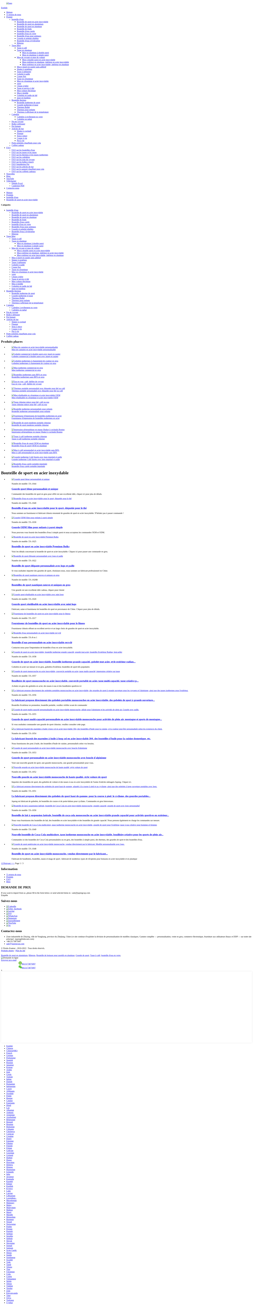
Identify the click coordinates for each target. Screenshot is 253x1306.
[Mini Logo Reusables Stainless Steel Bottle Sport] (38, 594)
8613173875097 (29, 964)
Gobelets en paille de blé (27, 95)
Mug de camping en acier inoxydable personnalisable (34, 349)
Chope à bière (22, 86)
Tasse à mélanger (24, 72)
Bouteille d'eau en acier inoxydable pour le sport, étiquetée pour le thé (49, 508)
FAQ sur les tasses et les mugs (24, 152)
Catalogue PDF (18, 186)
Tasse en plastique (24, 50)
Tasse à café (22, 48)
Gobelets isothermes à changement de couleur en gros (34, 363)
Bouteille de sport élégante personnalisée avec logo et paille (43, 565)
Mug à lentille (22, 93)
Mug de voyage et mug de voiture (31, 57)
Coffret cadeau (18, 145)
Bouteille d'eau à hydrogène (28, 41)
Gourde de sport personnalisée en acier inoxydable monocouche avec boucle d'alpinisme (59, 757)
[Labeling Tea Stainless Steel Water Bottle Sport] (42, 498)
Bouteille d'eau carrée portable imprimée (28, 466)
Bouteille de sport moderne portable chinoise (30, 425)
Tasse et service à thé (25, 88)
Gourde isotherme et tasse (27, 105)
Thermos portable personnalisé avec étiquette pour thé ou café (37, 391)
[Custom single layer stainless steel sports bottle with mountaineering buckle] (49, 748)
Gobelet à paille (23, 74)
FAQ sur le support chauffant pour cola (28, 169)
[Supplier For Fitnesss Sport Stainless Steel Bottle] (41, 614)
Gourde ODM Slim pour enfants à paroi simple (37, 527)
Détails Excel (17, 183)
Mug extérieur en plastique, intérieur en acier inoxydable (45, 62)
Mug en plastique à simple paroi (35, 55)
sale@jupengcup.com (15, 944)
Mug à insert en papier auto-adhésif (31, 67)
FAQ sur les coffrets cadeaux (24, 171)
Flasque (20, 133)
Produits (9, 195)
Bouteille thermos (19, 100)
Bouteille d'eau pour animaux (29, 36)
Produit (9, 17)
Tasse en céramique (25, 79)
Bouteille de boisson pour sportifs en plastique (55, 955)
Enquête (4, 895)
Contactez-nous (12, 188)
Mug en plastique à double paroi (35, 52)
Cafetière (15, 114)
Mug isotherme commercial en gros (26, 370)
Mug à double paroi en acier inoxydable (38, 60)
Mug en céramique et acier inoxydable (33, 81)
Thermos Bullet (23, 107)
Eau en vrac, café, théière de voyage (27, 384)
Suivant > (8, 863)
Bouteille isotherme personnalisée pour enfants (31, 411)
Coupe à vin (22, 138)
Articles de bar (18, 129)
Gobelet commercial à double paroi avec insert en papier (35, 356)
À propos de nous (13, 14)
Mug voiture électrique (26, 91)
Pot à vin (20, 140)
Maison (9, 12)
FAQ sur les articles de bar (23, 167)
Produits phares (7, 950)
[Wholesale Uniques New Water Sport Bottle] (35, 575)
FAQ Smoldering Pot (20, 164)
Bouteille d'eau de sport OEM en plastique (29, 446)
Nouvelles (10, 174)
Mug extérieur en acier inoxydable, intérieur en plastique (45, 64)
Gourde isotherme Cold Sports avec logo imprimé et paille (36, 459)
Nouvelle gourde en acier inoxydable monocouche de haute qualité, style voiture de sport (59, 777)
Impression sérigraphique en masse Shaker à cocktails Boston (37, 432)
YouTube (10, 178)
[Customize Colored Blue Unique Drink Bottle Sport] (31, 479)
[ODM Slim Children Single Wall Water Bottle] (32, 518)
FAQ (8, 148)
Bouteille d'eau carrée (26, 31)
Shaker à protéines (24, 69)
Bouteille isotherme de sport (28, 102)
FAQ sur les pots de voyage (23, 159)
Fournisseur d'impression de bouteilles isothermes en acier (36, 418)
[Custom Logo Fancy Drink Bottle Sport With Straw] (37, 556)
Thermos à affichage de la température (33, 112)
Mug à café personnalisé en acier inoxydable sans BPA (34, 452)
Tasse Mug (16, 45)
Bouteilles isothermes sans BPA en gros (28, 377)
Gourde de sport (82, 955)
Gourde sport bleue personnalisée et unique (35, 488)
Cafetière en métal (24, 119)
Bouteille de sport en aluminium (30, 24)
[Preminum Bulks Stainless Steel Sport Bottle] (35, 537)
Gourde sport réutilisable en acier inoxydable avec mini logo (44, 604)
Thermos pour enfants (26, 110)
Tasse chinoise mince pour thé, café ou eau (29, 404)
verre (19, 83)
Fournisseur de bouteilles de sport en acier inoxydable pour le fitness (48, 623)
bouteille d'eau (18, 19)
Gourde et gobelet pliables (28, 38)
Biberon (20, 43)
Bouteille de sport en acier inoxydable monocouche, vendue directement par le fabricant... (60, 853)
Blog (8, 176)
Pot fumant (16, 126)
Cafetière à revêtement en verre (30, 117)
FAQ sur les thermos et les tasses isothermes (30, 155)
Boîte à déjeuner (18, 124)
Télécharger (11, 181)
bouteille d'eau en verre (26, 33)
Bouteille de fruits (24, 29)
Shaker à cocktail (24, 131)
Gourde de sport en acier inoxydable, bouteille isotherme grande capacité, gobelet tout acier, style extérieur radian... (74, 661)
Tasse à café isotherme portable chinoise (28, 439)
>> (13, 863)
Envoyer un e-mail (8, 960)
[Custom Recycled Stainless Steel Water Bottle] (36, 633)
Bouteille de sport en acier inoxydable (32, 22)
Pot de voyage (17, 121)
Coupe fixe (21, 76)
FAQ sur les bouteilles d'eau (23, 150)
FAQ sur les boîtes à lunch (23, 162)
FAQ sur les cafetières (21, 157)
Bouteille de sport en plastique (29, 26)
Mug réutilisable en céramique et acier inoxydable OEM (35, 398)
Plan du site (20, 950)
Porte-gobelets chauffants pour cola (26, 143)
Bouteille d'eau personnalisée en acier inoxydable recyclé (42, 642)
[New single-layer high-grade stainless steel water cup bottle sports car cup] (49, 767)
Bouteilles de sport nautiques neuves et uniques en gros (41, 584)
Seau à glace (22, 136)
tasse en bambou (24, 98)
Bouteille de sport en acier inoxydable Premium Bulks (40, 546)
